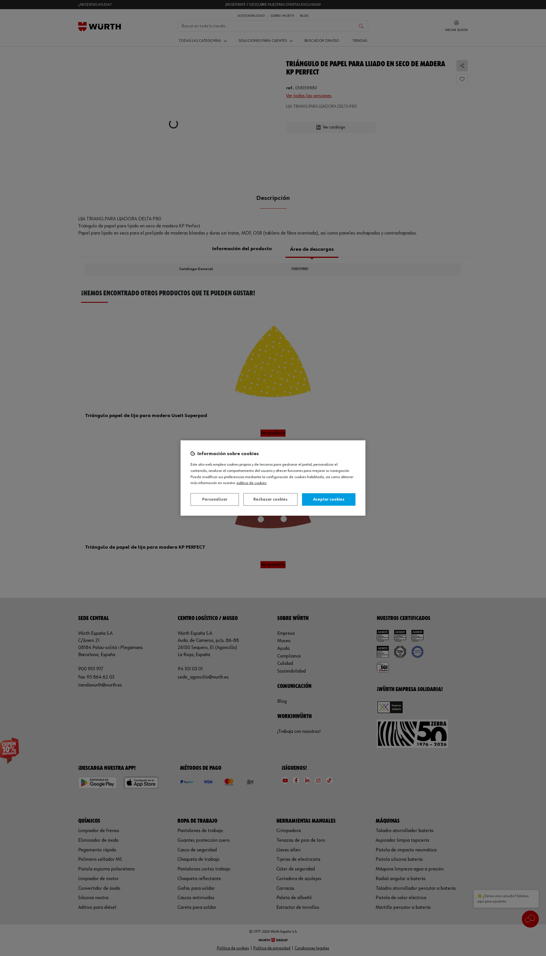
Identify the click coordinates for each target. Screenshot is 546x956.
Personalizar (215, 499)
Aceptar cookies (328, 499)
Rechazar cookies (270, 499)
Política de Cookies (251, 483)
